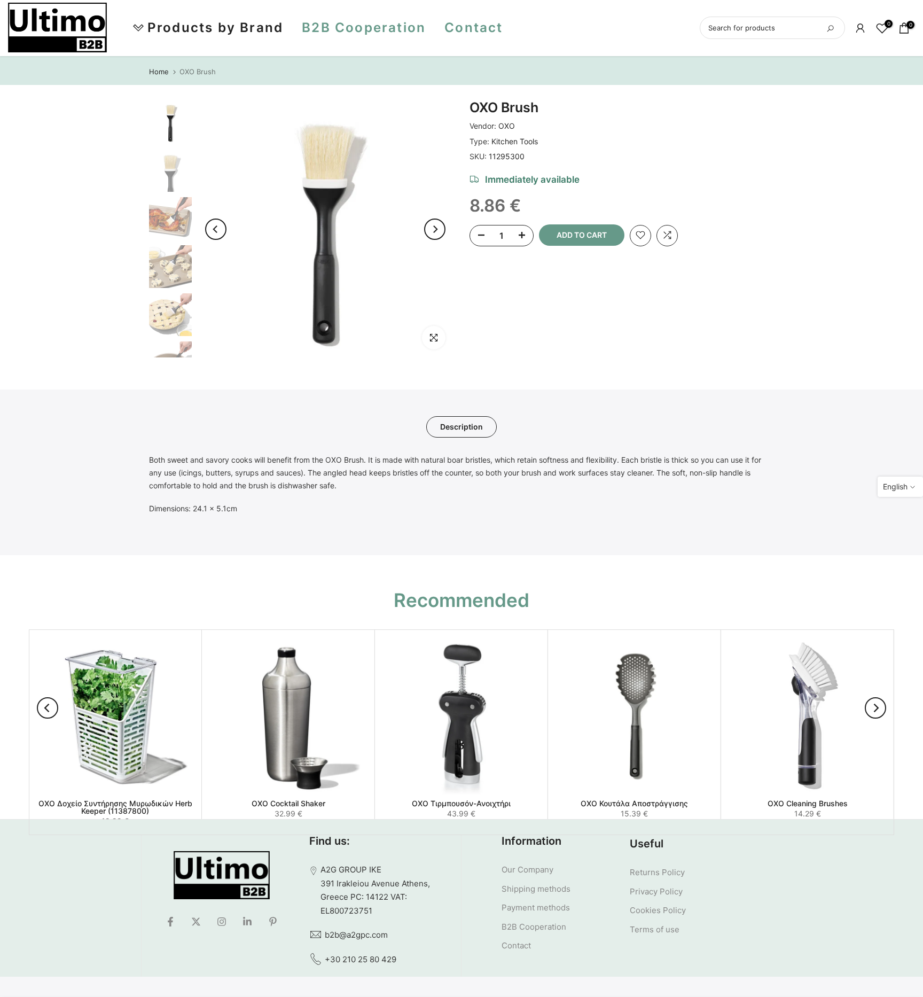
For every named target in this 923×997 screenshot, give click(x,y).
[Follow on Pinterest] (273, 921)
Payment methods (536, 907)
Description (461, 426)
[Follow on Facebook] (170, 921)
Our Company (527, 869)
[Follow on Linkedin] (247, 921)
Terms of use (654, 929)
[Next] (434, 229)
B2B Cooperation (364, 27)
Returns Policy (657, 872)
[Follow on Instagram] (221, 921)
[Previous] (215, 229)
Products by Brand (215, 27)
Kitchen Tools (514, 140)
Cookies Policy (658, 910)
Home (159, 71)
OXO (506, 125)
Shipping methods (536, 889)
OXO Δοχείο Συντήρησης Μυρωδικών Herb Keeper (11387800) (115, 807)
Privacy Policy (656, 891)
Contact (473, 27)
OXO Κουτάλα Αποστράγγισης (634, 803)
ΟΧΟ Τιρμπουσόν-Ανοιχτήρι (461, 803)
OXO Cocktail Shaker (288, 803)
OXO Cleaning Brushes (808, 803)
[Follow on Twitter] (196, 921)
